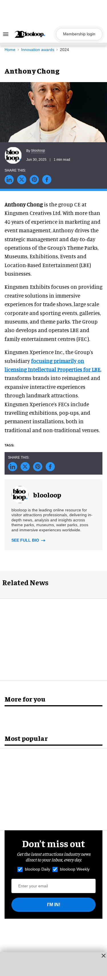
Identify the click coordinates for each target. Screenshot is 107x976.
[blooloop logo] (34, 34)
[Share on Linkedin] (9, 179)
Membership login (79, 34)
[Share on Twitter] (21, 179)
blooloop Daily (37, 869)
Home (10, 49)
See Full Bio (25, 540)
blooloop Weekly (75, 869)
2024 (64, 49)
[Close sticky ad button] (104, 955)
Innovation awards (37, 49)
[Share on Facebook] (46, 179)
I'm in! (53, 904)
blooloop (38, 150)
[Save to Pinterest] (34, 179)
